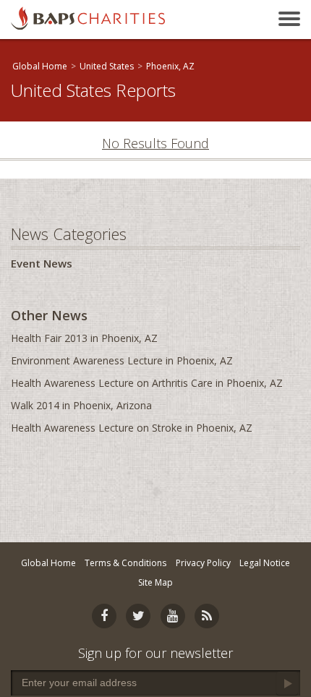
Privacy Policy (203, 563)
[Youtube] (173, 616)
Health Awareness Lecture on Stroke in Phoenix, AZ (131, 428)
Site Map (155, 582)
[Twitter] (138, 616)
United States (107, 66)
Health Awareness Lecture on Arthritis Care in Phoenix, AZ (147, 383)
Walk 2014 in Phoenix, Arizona (81, 405)
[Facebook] (104, 616)
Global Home (39, 66)
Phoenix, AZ (170, 66)
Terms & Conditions (125, 563)
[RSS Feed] (207, 616)
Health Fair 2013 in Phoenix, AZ (84, 338)
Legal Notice (264, 563)
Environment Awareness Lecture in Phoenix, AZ (122, 360)
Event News (41, 263)
